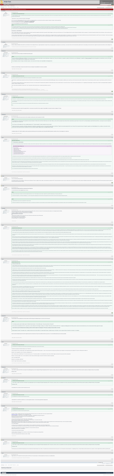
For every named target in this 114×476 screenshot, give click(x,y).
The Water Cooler (108, 463)
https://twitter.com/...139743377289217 (30, 21)
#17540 (112, 453)
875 (8, 7)
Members (5, 4)
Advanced (113, 4)
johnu (3, 176)
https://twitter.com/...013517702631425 (17, 30)
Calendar (8, 4)
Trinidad (3, 73)
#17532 (112, 259)
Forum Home (5, 474)
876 (10, 7)
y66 (2, 137)
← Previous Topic (103, 463)
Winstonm (4, 94)
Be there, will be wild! (88, 58)
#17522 (112, 42)
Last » (18, 7)
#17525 (112, 94)
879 (14, 7)
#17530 (112, 208)
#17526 (112, 114)
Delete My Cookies (9, 474)
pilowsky (3, 208)
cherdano (3, 10)
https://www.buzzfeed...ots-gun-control (17, 213)
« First (6, 7)
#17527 (112, 137)
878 (13, 7)
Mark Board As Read (14, 474)
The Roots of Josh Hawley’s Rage (16, 263)
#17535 (112, 367)
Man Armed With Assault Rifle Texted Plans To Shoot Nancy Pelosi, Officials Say (22, 188)
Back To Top (2, 474)
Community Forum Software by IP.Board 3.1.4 (108, 474)
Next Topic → (111, 463)
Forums (2, 4)
